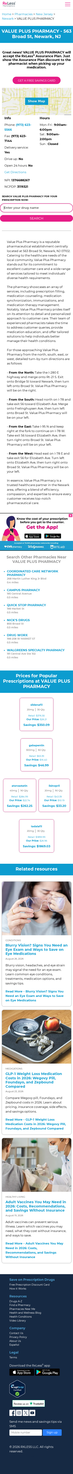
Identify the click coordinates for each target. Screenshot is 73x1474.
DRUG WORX (17, 635)
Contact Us (16, 1333)
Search (36, 218)
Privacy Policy (18, 1337)
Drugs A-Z (15, 1301)
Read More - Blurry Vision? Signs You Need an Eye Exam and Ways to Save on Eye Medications (34, 996)
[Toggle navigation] (67, 5)
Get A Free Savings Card (36, 80)
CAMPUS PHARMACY (23, 590)
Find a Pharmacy (19, 1305)
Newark (8, 18)
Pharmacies (24, 14)
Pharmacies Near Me (22, 1309)
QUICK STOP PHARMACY (26, 605)
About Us (15, 1341)
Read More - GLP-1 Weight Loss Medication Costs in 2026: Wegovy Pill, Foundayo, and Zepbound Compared (35, 1124)
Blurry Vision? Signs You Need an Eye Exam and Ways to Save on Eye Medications (36, 949)
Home (6, 14)
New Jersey (44, 14)
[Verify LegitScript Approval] (17, 1388)
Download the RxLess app (29, 1365)
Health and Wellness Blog (25, 1312)
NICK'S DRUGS (18, 620)
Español (14, 1344)
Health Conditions (20, 1316)
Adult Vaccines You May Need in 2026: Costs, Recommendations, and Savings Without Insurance (35, 1206)
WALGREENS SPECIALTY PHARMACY (35, 650)
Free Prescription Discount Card (29, 1284)
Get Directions (15, 172)
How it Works (17, 1288)
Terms (13, 1357)
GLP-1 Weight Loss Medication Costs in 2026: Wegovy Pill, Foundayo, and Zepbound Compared (33, 1080)
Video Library (17, 1320)
